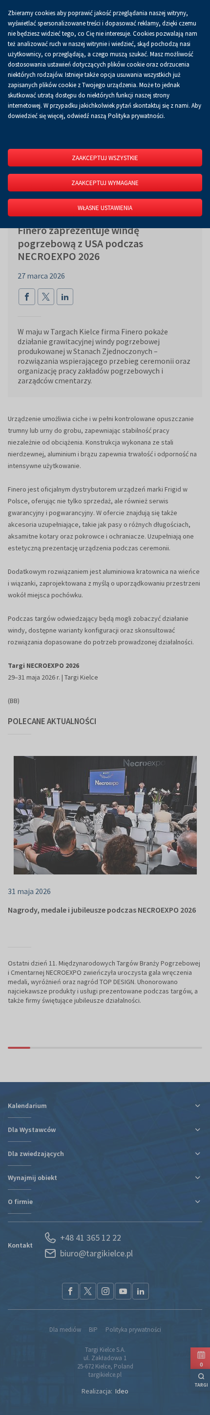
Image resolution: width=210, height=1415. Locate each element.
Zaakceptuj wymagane (105, 183)
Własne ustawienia (105, 208)
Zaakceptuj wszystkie (105, 158)
